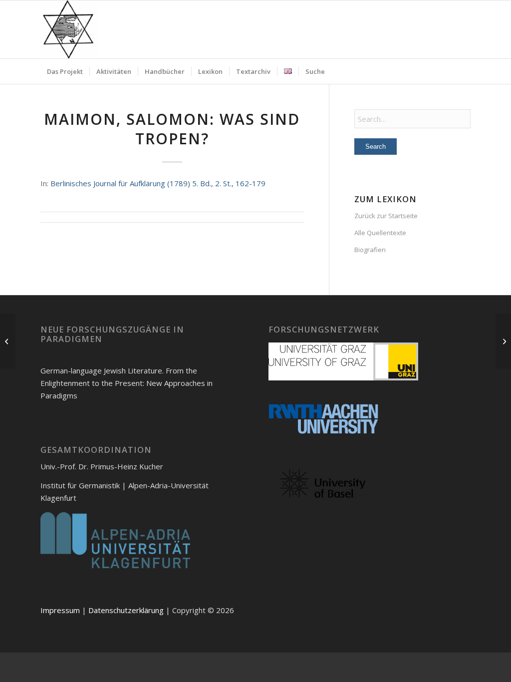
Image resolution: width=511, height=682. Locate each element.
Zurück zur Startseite (386, 215)
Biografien (370, 249)
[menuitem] (64, 71)
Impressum (60, 610)
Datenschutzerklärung (126, 610)
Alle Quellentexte (380, 232)
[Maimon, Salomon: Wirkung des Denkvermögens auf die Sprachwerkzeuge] (7, 341)
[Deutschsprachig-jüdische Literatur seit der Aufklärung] (68, 29)
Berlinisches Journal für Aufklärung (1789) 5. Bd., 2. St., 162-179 (157, 183)
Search (375, 146)
